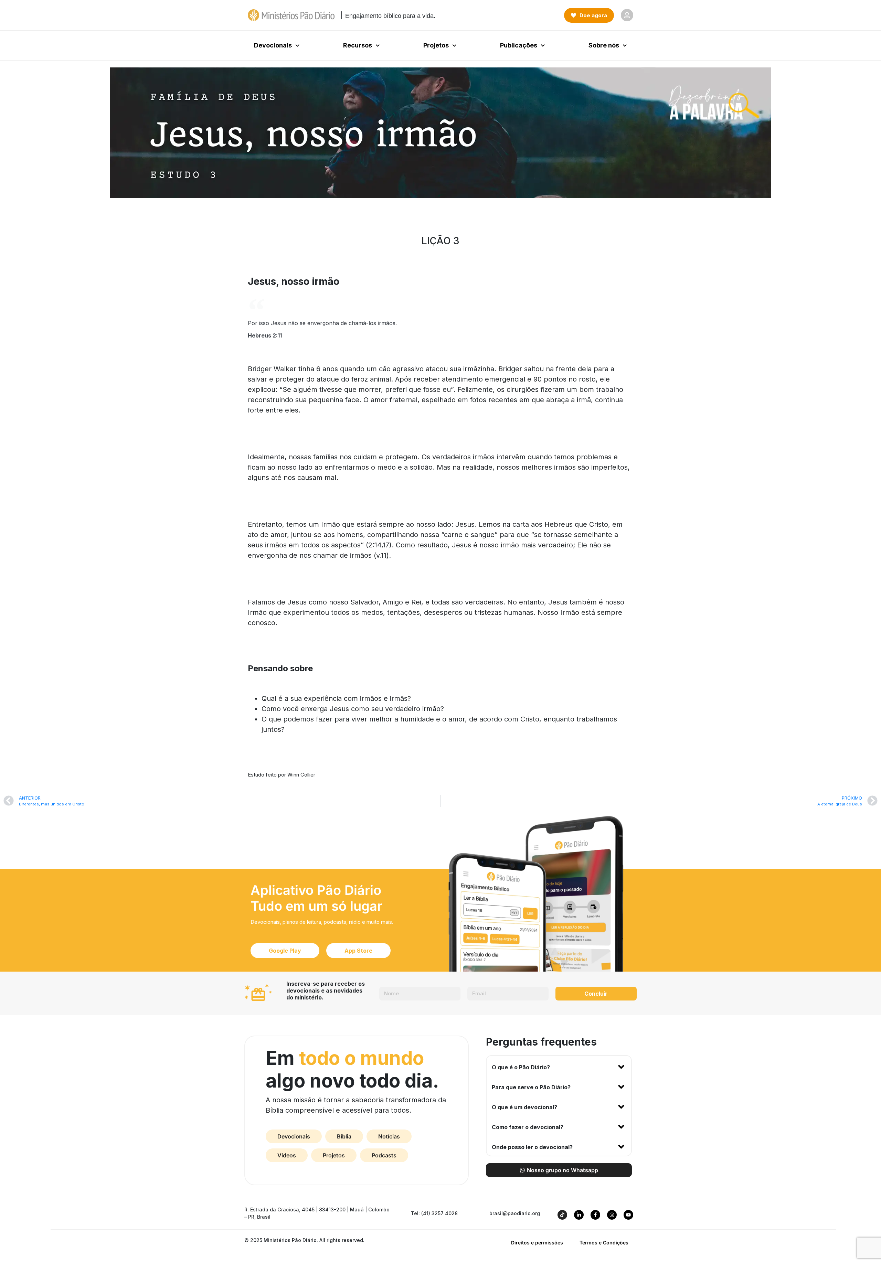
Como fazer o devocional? (527, 1127)
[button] (559, 1066)
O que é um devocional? (524, 1107)
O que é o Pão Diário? (521, 1067)
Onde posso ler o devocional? (532, 1147)
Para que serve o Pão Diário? (531, 1087)
